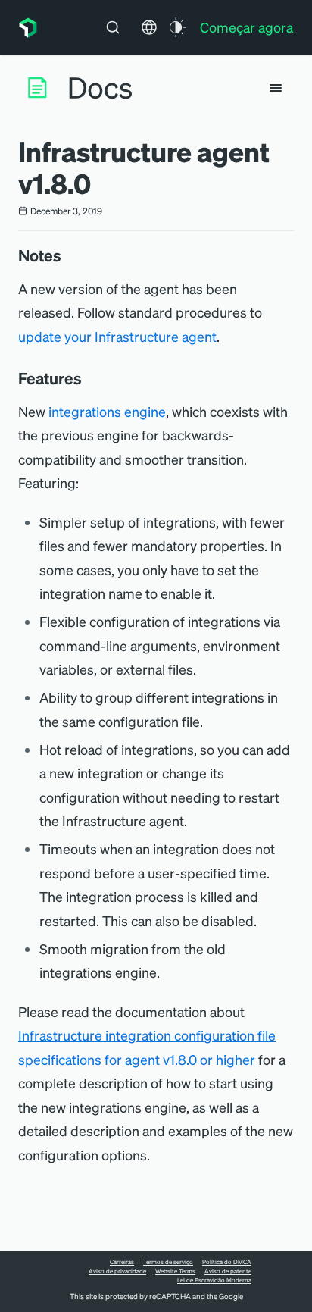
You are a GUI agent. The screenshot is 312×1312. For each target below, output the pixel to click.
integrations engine (107, 411)
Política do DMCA (226, 1262)
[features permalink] (89, 378)
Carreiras (122, 1262)
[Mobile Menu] (275, 88)
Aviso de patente (227, 1271)
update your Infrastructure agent (117, 336)
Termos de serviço (168, 1262)
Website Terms (175, 1271)
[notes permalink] (68, 255)
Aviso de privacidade (117, 1271)
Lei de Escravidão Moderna (214, 1280)
